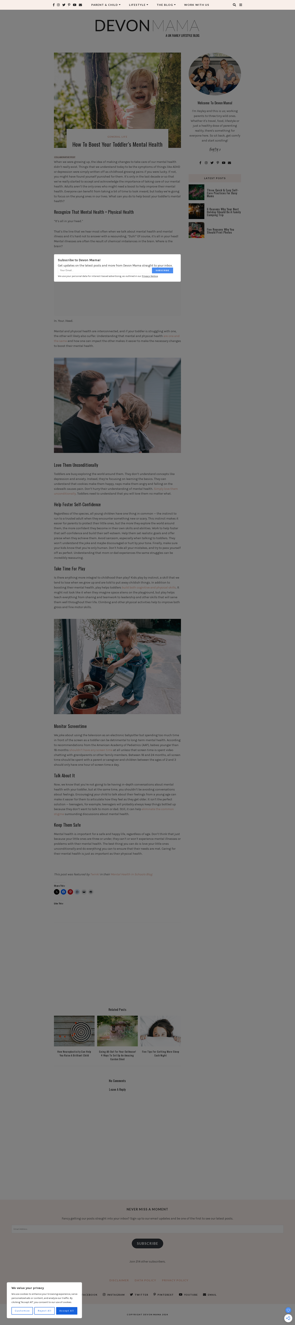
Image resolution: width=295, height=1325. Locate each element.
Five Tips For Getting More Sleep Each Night (160, 1053)
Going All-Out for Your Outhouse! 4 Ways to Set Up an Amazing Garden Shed (117, 1055)
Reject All (44, 1310)
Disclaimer (119, 1280)
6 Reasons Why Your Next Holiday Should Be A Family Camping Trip (224, 212)
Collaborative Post (64, 157)
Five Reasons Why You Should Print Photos (220, 230)
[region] (44, 1300)
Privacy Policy (175, 1280)
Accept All (66, 1310)
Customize (22, 1310)
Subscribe (147, 1243)
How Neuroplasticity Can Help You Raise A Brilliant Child (74, 1053)
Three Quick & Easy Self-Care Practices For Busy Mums (223, 193)
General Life (117, 136)
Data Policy (145, 1280)
